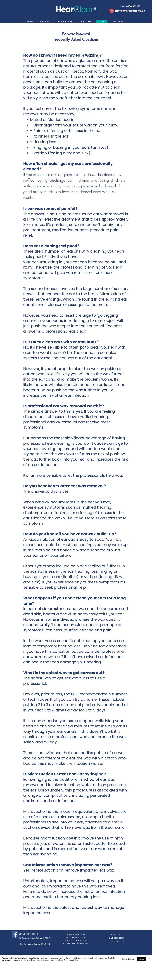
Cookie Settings (128, 959)
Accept (141, 959)
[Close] (149, 959)
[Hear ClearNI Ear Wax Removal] (15, 934)
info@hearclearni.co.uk (123, 941)
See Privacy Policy (71, 960)
